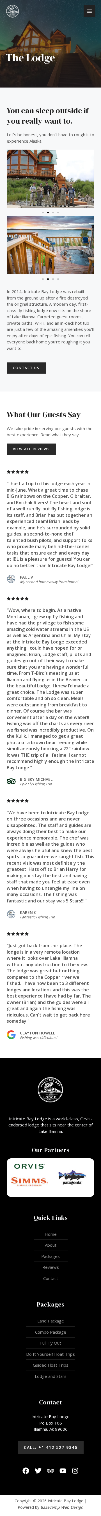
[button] (43, 279)
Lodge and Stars (50, 1376)
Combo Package (50, 1332)
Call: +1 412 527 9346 (50, 1447)
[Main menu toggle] (90, 11)
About (50, 1245)
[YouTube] (62, 1470)
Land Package (50, 1321)
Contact (50, 1278)
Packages (50, 1256)
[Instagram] (75, 1470)
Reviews (50, 1267)
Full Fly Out (50, 1343)
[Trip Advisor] (50, 1470)
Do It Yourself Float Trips (50, 1354)
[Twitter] (38, 1470)
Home (51, 1234)
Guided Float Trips (50, 1365)
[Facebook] (25, 1470)
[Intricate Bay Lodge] (13, 11)
